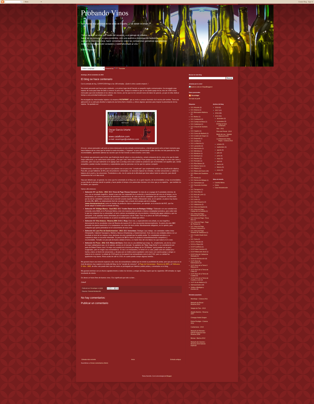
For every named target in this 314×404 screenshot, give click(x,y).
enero (219, 170)
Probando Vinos (104, 12)
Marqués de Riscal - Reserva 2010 (197, 303)
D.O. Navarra (195, 158)
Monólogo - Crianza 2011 (199, 299)
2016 (217, 113)
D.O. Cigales (195, 131)
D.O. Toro (194, 197)
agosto (219, 150)
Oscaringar (195, 95)
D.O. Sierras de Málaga (198, 180)
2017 (217, 110)
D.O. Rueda (195, 178)
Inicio (133, 359)
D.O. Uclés (194, 199)
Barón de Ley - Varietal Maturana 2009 (224, 135)
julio (218, 153)
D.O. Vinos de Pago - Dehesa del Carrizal (198, 214)
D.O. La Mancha (196, 143)
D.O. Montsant (195, 156)
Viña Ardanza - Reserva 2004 (106, 221)
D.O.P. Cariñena (196, 247)
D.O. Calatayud (196, 119)
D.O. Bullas (194, 117)
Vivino (217, 185)
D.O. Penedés (195, 161)
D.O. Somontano (196, 183)
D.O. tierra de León (197, 194)
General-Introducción (94, 291)
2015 (217, 116)
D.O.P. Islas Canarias (198, 249)
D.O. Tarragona (196, 189)
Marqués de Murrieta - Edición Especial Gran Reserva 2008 (198, 332)
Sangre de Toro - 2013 (198, 308)
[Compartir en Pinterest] (117, 288)
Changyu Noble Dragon (199, 317)
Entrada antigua (175, 359)
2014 (217, 174)
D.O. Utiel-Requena (197, 202)
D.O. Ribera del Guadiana (199, 173)
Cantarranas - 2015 (197, 327)
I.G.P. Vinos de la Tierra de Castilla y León (199, 279)
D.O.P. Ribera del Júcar (198, 252)
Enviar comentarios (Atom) (99, 363)
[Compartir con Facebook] (115, 288)
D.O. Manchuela (196, 148)
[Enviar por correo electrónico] (108, 288)
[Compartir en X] (112, 288)
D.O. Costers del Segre (198, 136)
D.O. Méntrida (195, 151)
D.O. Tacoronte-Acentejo (199, 185)
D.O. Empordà (195, 138)
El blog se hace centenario (221, 124)
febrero (219, 167)
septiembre (221, 147)
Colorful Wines (220, 182)
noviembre (220, 121)
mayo (219, 158)
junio (219, 156)
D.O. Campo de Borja (198, 122)
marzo (219, 164)
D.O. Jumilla (195, 141)
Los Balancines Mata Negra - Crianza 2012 (224, 139)
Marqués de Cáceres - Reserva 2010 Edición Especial (198, 343)
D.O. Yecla (194, 239)
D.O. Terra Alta (195, 192)
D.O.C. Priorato (196, 242)
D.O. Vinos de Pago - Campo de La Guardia (198, 210)
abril (218, 161)
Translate (122, 68)
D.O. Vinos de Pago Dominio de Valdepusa (198, 231)
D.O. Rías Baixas (196, 163)
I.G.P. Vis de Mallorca (198, 282)
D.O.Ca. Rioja (195, 244)
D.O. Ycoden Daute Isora (199, 235)
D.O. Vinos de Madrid (198, 207)
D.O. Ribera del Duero (198, 171)
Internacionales (196, 285)
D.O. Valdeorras (196, 204)
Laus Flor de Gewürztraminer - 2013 (109, 231)
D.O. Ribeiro (195, 168)
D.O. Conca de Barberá (198, 133)
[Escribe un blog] (110, 288)
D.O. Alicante (195, 107)
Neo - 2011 (220, 128)
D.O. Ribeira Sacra (197, 166)
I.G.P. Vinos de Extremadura (195, 262)
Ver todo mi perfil (194, 99)
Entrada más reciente (89, 359)
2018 (217, 107)
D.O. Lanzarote (196, 146)
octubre (219, 144)
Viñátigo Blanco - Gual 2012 (106, 209)
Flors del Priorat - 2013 (224, 131)
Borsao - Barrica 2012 (198, 338)
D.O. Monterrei (195, 153)
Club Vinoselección (221, 188)
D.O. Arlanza (195, 110)
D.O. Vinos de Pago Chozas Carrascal (197, 227)
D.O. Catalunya (196, 124)
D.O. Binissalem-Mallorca (199, 112)
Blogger (169, 376)
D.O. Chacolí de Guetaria (199, 127)
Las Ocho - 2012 (102, 192)
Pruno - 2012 (100, 243)
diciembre (220, 118)
